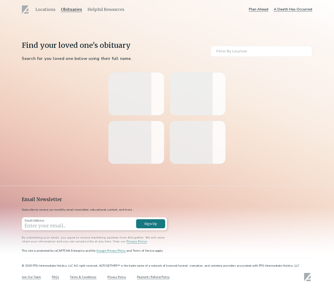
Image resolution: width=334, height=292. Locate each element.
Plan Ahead (258, 9)
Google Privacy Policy (111, 251)
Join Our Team (31, 277)
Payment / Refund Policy (153, 277)
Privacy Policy (137, 241)
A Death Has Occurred (293, 9)
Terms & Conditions (83, 277)
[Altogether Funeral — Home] (26, 9)
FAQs (55, 277)
